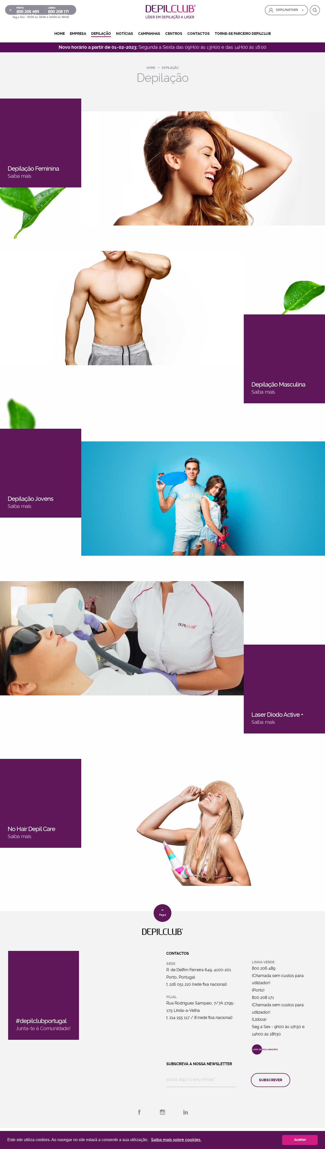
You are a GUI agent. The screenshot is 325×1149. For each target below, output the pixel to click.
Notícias (124, 33)
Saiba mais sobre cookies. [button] (176, 1139)
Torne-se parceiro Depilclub (243, 33)
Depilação (101, 33)
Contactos (198, 33)
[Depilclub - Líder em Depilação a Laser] (171, 12)
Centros (173, 33)
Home (59, 33)
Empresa (78, 33)
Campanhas (149, 33)
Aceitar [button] (300, 1140)
